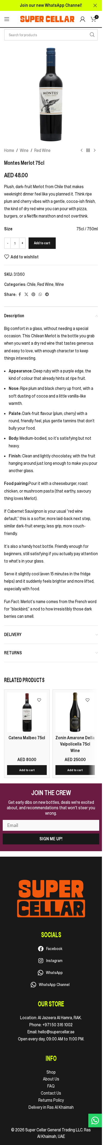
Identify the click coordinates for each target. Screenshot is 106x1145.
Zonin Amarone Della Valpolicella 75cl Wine (75, 744)
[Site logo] (47, 18)
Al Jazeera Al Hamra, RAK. (60, 1017)
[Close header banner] (95, 5)
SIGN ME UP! (51, 838)
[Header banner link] (51, 5)
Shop (51, 1072)
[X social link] (26, 294)
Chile (31, 284)
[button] (27, 770)
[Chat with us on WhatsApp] (95, 1120)
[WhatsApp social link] (40, 294)
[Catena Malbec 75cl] (27, 712)
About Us (51, 1079)
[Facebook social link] (19, 294)
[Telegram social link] (47, 294)
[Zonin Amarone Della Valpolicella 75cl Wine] (75, 712)
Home (9, 150)
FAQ (51, 1086)
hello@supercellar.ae (56, 1031)
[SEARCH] (92, 35)
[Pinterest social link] (33, 294)
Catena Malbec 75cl (26, 737)
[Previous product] (81, 150)
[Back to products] (88, 150)
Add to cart (42, 243)
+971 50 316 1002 (57, 1024)
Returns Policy (51, 1100)
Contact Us (51, 1093)
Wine (24, 150)
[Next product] (94, 150)
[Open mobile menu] (6, 19)
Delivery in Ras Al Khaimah (51, 1107)
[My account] (82, 19)
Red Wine (42, 150)
